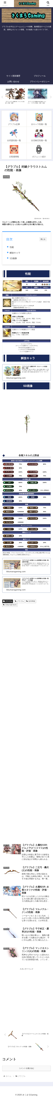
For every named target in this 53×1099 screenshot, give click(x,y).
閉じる (43, 239)
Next (50, 97)
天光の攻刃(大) (11, 605)
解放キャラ (15, 252)
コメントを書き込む (26, 1068)
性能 (12, 247)
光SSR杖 (31, 601)
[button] (47, 610)
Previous (2, 97)
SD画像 (13, 258)
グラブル (8, 601)
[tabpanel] (15, 96)
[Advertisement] (26, 53)
